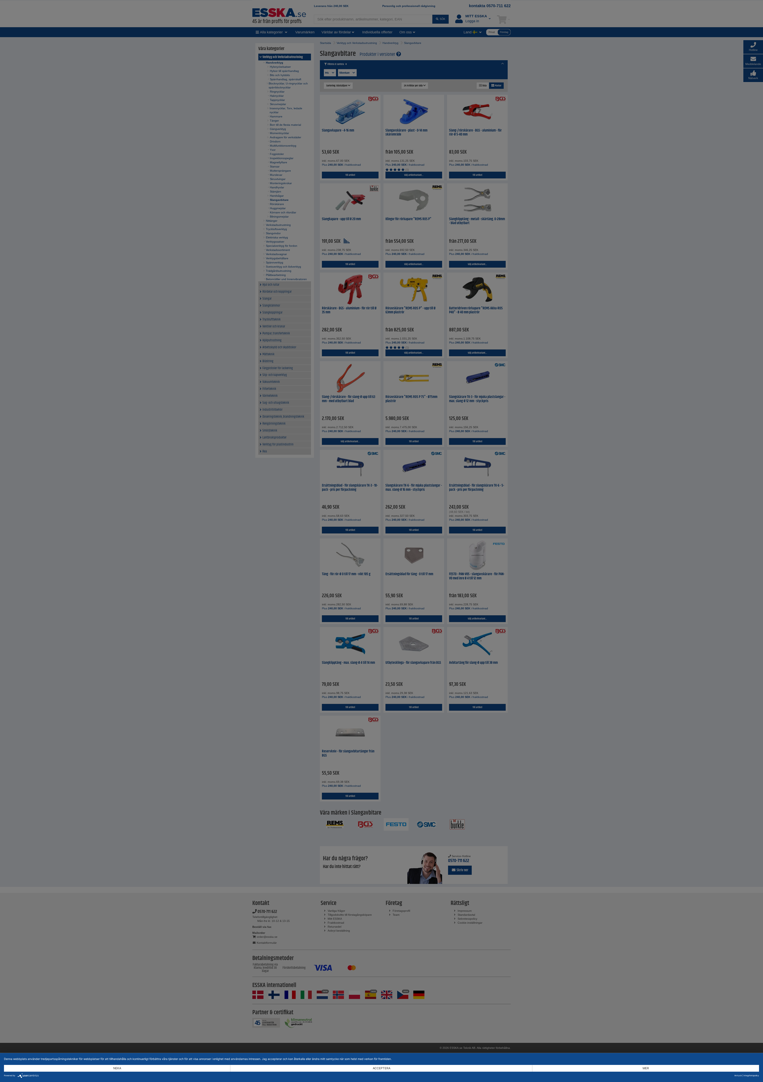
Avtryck (738, 1075)
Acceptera (381, 1068)
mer (646, 1068)
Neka (117, 1068)
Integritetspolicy (751, 1075)
